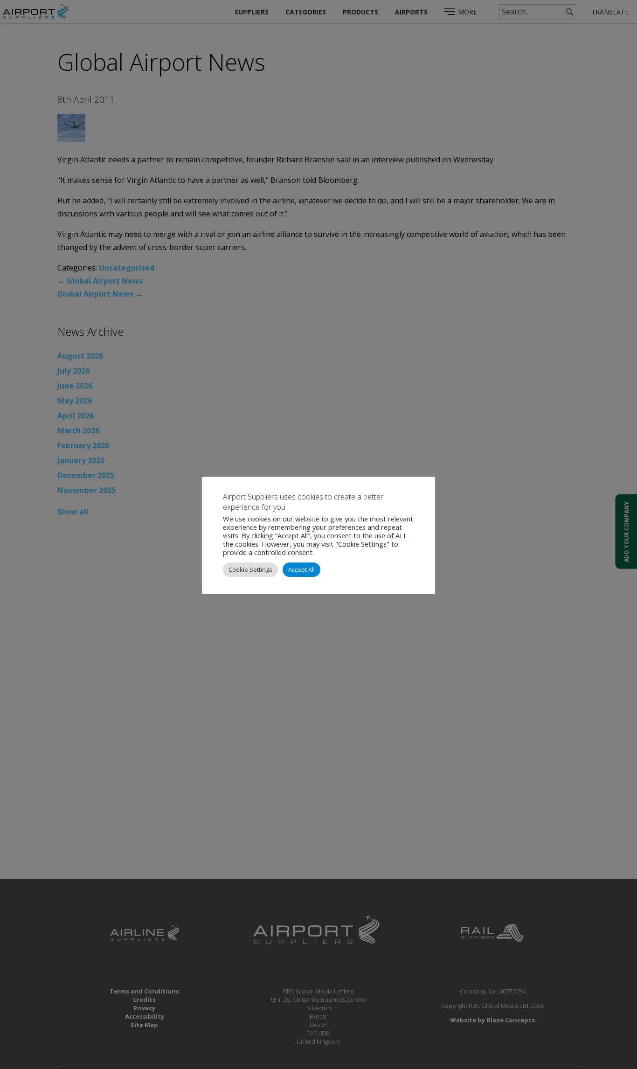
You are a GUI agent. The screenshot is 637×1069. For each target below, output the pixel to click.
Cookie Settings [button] (250, 569)
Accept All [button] (301, 569)
